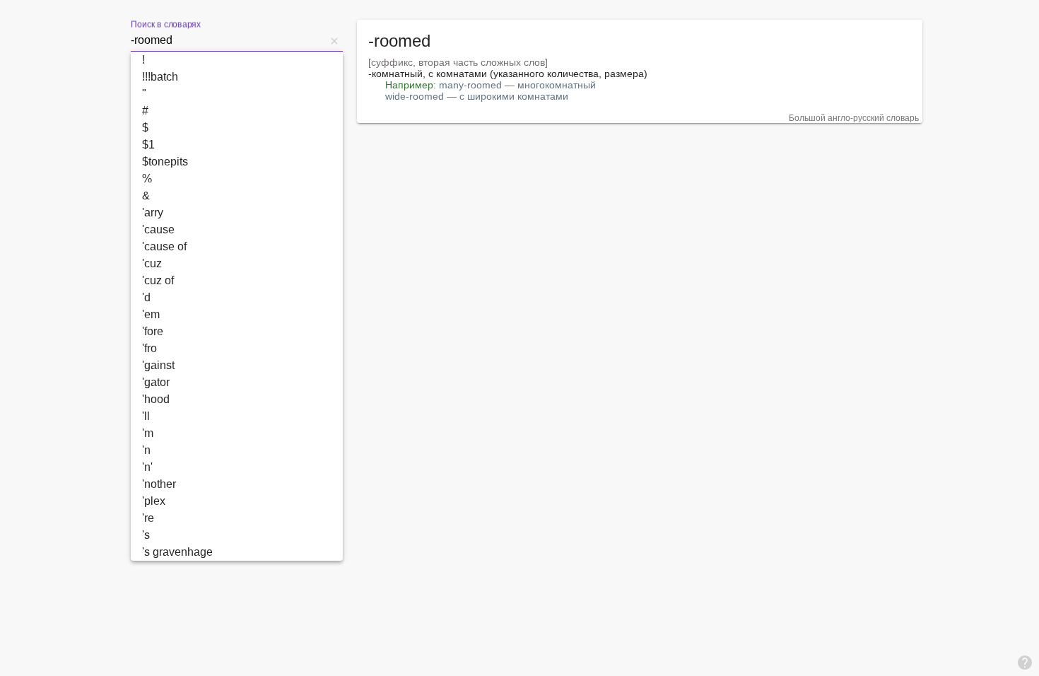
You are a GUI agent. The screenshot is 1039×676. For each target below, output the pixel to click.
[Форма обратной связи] (1025, 662)
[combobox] (228, 40)
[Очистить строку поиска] (334, 40)
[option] (237, 60)
